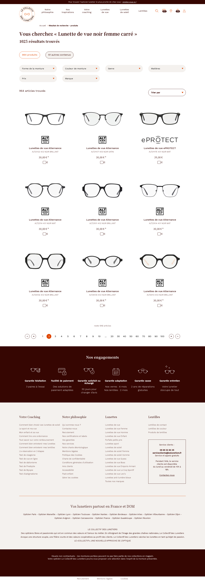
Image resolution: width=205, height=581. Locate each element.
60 (137, 336)
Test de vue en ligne (28, 459)
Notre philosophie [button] (47, 10)
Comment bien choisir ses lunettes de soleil (39, 425)
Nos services (68, 444)
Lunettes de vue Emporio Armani (120, 466)
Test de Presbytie (27, 466)
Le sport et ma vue (28, 429)
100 (162, 336)
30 (118, 336)
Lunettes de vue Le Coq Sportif (119, 470)
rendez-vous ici (129, 2)
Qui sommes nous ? (71, 425)
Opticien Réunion (142, 518)
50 (131, 336)
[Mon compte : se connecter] (184, 10)
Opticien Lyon (64, 514)
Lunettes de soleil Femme (117, 451)
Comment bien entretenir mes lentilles (37, 447)
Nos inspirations (68, 10)
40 (124, 336)
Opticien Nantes (99, 514)
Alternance (45, 150)
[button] (177, 11)
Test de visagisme (27, 455)
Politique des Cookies (72, 455)
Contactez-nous (69, 429)
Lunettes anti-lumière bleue (118, 477)
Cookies (124, 579)
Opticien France (102, 518)
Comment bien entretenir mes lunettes (37, 444)
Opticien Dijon (173, 514)
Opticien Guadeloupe (122, 518)
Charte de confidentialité (73, 459)
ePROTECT (160, 150)
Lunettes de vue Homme (116, 432)
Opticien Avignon (62, 518)
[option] (38, 68)
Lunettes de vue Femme (116, 429)
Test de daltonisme (28, 462)
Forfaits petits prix (113, 440)
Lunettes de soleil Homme (117, 455)
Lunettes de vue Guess (115, 459)
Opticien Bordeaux (118, 514)
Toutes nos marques (114, 481)
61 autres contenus (59, 54)
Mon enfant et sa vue (29, 432)
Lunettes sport (112, 444)
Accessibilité (68, 470)
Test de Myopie (26, 470)
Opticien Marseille (46, 514)
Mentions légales (70, 451)
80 (149, 336)
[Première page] (27, 336)
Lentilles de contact (157, 425)
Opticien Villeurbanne (155, 514)
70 (143, 336)
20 (112, 336)
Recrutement (68, 432)
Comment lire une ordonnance (33, 436)
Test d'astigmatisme (28, 474)
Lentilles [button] (143, 11)
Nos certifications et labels (74, 436)
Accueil (42, 26)
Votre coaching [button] (86, 10)
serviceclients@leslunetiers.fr (167, 453)
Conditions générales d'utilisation (77, 462)
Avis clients (67, 466)
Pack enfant (67, 474)
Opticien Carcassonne (82, 518)
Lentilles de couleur (157, 429)
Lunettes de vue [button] (105, 10)
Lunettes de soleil (113, 447)
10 (99, 336)
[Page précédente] (33, 336)
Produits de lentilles (157, 432)
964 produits (29, 54)
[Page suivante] (171, 336)
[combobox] (38, 68)
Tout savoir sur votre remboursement (36, 440)
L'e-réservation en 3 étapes (31, 451)
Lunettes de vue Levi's (115, 474)
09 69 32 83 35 (167, 450)
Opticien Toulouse (81, 514)
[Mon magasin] (171, 10)
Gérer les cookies (70, 477)
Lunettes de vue (112, 425)
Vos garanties (68, 440)
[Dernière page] (177, 336)
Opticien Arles (135, 514)
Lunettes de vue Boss (115, 462)
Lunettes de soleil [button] (124, 10)
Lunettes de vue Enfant (116, 436)
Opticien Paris (29, 514)
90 (156, 336)
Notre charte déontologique (75, 447)
